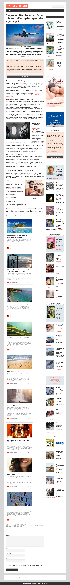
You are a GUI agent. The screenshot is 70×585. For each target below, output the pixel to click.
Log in (47, 583)
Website (7, 558)
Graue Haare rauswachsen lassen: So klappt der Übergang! (59, 62)
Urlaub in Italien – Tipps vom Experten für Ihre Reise (60, 453)
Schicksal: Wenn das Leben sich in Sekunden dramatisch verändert (60, 197)
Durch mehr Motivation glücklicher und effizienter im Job (60, 490)
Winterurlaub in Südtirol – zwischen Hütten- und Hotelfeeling (60, 350)
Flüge (24, 525)
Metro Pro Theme (31, 583)
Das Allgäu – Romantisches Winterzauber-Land (59, 337)
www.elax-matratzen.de (55, 379)
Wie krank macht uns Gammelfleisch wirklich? (59, 209)
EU (16, 113)
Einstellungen (24, 577)
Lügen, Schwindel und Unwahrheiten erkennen (59, 280)
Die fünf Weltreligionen (59, 254)
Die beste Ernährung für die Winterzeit (59, 389)
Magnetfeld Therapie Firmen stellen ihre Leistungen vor (60, 49)
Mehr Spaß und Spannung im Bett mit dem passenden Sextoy (59, 425)
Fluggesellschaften (30, 525)
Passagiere (41, 525)
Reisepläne (34, 128)
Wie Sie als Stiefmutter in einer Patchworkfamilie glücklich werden (60, 223)
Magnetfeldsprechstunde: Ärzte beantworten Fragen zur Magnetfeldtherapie (60, 37)
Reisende (10, 526)
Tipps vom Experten (17, 6)
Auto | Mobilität (16, 524)
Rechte (7, 526)
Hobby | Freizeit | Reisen (24, 524)
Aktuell (12, 524)
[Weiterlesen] (55, 178)
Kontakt (20, 577)
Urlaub (12, 187)
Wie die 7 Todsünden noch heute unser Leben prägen (60, 184)
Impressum (8, 577)
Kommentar (8, 535)
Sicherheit (12, 185)
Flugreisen (36, 525)
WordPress (43, 583)
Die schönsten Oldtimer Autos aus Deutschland (60, 267)
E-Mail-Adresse (9, 553)
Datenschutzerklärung (10, 70)
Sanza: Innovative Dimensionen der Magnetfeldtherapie (60, 24)
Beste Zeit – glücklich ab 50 (59, 477)
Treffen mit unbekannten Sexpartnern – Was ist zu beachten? (59, 412)
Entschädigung (13, 525)
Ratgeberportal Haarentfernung (55, 380)
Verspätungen (19, 526)
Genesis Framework (38, 583)
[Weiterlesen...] (55, 30)
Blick (22, 83)
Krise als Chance (58, 291)
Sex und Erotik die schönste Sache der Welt (59, 325)
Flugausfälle (20, 525)
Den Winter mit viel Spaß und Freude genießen (59, 363)
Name (7, 548)
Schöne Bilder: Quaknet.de (55, 377)
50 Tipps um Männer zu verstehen (59, 400)
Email (8, 72)
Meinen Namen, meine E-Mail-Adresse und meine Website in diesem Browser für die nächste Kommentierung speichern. (24, 566)
